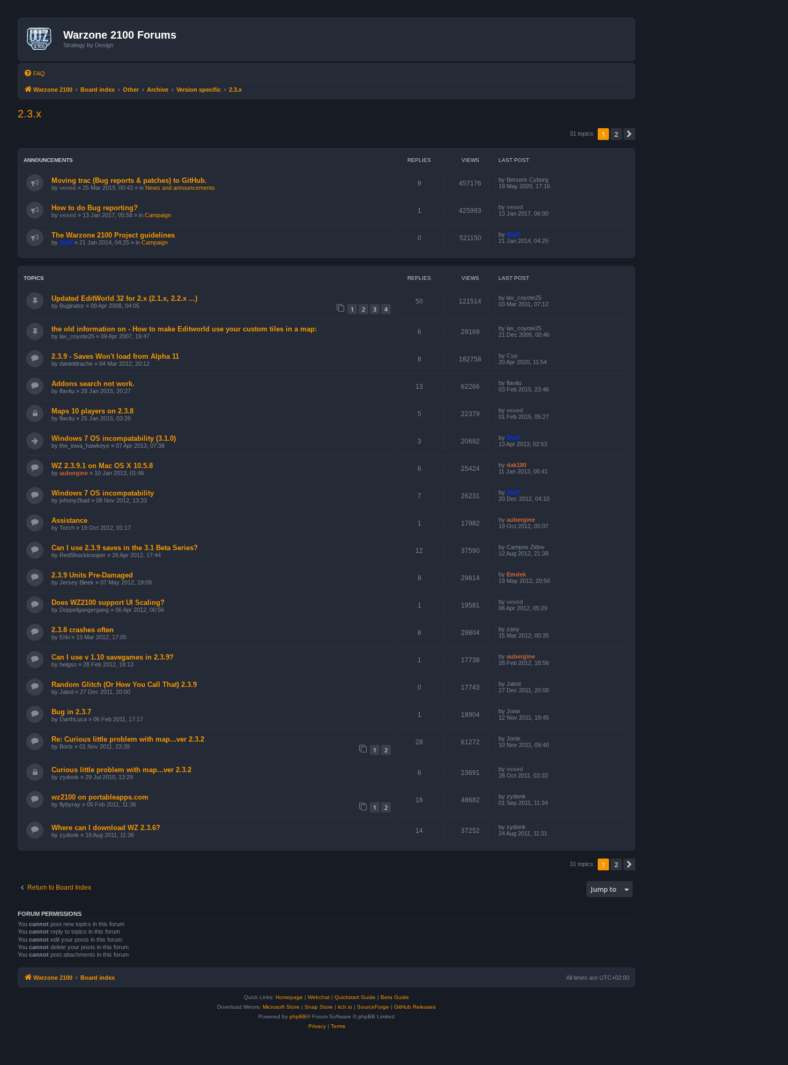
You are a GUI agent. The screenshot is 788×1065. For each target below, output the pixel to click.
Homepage (289, 997)
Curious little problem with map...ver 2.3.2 (121, 770)
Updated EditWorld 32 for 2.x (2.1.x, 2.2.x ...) (124, 298)
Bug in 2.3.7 (71, 712)
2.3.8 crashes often (82, 630)
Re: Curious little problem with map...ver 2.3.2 (127, 739)
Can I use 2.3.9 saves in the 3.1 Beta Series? (124, 548)
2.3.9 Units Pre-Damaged (92, 575)
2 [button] (616, 134)
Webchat (319, 997)
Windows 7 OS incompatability (102, 493)
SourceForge (373, 1007)
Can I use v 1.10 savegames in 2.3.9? (112, 657)
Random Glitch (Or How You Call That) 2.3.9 (124, 685)
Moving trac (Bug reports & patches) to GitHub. (129, 180)
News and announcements (180, 187)
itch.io (345, 1007)
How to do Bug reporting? (94, 208)
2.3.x (29, 114)
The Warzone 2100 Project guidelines (113, 235)
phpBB (298, 1016)
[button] (629, 134)
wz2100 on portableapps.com (99, 797)
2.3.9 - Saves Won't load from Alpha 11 (115, 356)
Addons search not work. (93, 384)
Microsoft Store (281, 1007)
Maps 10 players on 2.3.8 (92, 411)
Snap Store (318, 1007)
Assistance (69, 520)
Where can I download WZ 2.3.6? (105, 828)
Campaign (158, 215)
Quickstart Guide (355, 997)
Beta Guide (395, 997)
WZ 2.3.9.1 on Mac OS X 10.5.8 (102, 466)
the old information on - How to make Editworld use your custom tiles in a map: (184, 329)
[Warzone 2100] (42, 39)
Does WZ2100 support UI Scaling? (108, 602)
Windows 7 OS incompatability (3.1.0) (113, 438)
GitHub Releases (415, 1007)
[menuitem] (34, 73)
